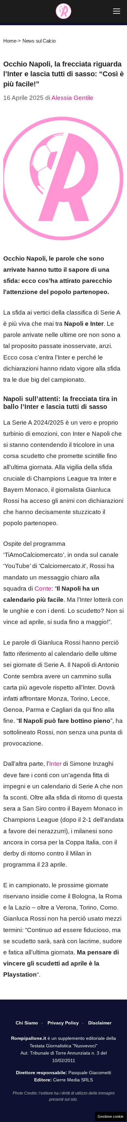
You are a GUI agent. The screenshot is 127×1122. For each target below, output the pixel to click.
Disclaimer (99, 1022)
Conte (43, 588)
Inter (55, 763)
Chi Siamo (27, 1022)
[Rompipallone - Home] (63, 11)
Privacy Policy (63, 1022)
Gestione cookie (110, 1116)
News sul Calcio (39, 41)
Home (9, 41)
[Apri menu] (116, 11)
